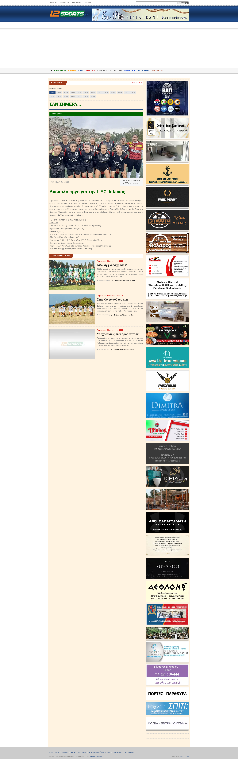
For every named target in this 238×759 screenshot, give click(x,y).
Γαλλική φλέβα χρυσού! (112, 265)
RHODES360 (184, 756)
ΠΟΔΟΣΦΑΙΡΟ (60, 71)
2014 (106, 92)
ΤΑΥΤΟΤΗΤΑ (53, 2)
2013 (100, 92)
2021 (66, 97)
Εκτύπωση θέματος (131, 180)
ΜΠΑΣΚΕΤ (72, 71)
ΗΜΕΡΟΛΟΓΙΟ (130, 71)
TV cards (87, 2)
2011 (86, 92)
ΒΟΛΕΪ (80, 71)
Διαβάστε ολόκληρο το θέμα (123, 280)
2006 (59, 92)
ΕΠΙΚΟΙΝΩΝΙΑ (77, 2)
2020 (59, 97)
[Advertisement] (119, 46)
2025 (93, 97)
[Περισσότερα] (72, 262)
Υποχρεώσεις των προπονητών (118, 334)
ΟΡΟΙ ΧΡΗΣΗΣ (65, 2)
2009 (73, 92)
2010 (79, 92)
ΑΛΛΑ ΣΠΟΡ (90, 71)
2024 (86, 97)
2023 (79, 97)
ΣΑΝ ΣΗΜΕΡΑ (157, 71)
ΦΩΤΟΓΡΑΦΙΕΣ (144, 71)
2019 (52, 97)
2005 (52, 92)
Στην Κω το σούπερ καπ (112, 299)
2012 (93, 92)
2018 (133, 92)
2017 (127, 92)
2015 (113, 92)
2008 (66, 92)
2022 (73, 97)
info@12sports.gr (96, 756)
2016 (120, 92)
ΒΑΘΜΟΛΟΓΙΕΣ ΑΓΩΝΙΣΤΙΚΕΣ (99, 752)
